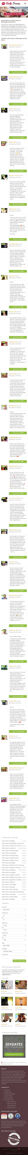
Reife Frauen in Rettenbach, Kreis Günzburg (14, 865)
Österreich (23, 1072)
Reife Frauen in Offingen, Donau (14, 860)
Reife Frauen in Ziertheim (14, 882)
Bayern (17, 1062)
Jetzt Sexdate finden (20, 961)
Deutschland (12, 1062)
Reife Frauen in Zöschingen (12, 894)
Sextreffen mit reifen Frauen (7, 1072)
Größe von (4, 923)
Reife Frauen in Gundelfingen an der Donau (14, 844)
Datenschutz (13, 1153)
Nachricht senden (17, 72)
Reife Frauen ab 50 (11, 1103)
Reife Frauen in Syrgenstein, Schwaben (14, 879)
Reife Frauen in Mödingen (14, 899)
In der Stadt (5, 954)
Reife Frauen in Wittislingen (12, 870)
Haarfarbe (4, 948)
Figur (3, 943)
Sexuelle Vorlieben (8, 1096)
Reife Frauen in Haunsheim (12, 848)
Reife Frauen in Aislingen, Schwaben (14, 875)
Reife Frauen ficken (8, 1097)
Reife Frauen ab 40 (11, 1101)
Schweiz (7, 1074)
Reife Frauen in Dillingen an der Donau (14, 877)
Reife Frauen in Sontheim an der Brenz (14, 846)
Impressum (19, 1153)
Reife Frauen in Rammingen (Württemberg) (14, 892)
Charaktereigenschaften (9, 1094)
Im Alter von (5, 913)
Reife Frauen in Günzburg (14, 887)
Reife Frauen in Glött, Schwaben (14, 889)
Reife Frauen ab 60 (11, 1105)
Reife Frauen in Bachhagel (14, 862)
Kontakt (7, 1153)
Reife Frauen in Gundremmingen (14, 855)
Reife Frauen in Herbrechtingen (14, 896)
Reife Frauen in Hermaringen (14, 853)
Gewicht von (5, 933)
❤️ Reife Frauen (4, 1062)
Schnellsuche (7, 1090)
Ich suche (4, 907)
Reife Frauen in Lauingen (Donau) (14, 858)
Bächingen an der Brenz (15, 47)
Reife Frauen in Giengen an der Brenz (14, 868)
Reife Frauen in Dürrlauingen (14, 884)
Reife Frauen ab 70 (11, 1107)
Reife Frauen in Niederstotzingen (14, 850)
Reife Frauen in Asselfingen (14, 872)
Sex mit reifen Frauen (9, 1099)
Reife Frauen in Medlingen (14, 841)
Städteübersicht (7, 1092)
